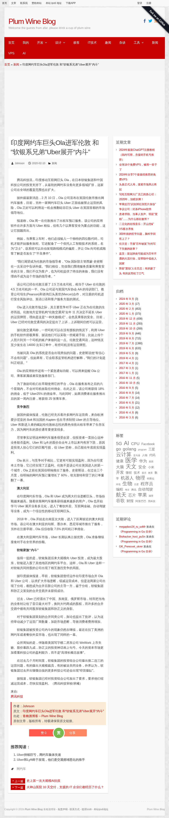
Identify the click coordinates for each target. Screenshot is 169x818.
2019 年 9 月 (126, 333)
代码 (152, 455)
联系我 (24, 3)
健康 (119, 461)
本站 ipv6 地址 (54, 3)
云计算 (123, 454)
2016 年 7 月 (126, 397)
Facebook (148, 444)
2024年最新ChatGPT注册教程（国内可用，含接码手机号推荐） (137, 154)
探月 (144, 473)
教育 (150, 473)
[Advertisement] (84, 101)
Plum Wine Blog (31, 21)
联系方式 (75, 809)
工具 (137, 42)
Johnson (20, 163)
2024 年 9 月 (126, 298)
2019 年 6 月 (126, 348)
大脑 (120, 467)
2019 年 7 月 (126, 343)
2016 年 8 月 (126, 392)
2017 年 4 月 (126, 363)
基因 (151, 461)
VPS (11, 53)
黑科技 (151, 501)
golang (129, 448)
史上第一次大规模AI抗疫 (43, 780)
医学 (131, 460)
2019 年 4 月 (126, 358)
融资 (151, 495)
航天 (121, 495)
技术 (137, 472)
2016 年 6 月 (126, 402)
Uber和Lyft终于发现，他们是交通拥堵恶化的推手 (51, 759)
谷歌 (120, 500)
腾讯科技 (17, 696)
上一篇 (19, 781)
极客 (76, 42)
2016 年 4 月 (126, 412)
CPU (135, 444)
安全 (142, 467)
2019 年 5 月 (126, 353)
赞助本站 (37, 3)
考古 (127, 489)
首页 (4, 3)
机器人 (127, 478)
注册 (148, 3)
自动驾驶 (145, 489)
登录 (139, 3)
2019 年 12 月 (127, 318)
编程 (119, 489)
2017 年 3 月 (126, 368)
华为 (143, 461)
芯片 (132, 495)
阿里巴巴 (140, 501)
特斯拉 (150, 478)
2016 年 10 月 (127, 382)
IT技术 (92, 42)
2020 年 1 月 (126, 313)
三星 (151, 449)
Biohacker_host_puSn (132, 536)
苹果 (142, 495)
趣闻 (108, 42)
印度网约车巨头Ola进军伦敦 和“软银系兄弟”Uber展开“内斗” (63, 711)
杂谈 (122, 42)
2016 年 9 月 (126, 387)
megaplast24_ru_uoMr (132, 526)
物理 (140, 477)
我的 (26, 42)
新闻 (155, 42)
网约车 (21, 768)
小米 (151, 467)
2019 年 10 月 (127, 328)
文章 (13, 3)
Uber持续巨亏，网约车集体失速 (39, 754)
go (118, 448)
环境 (118, 484)
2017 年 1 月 (126, 373)
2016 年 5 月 (126, 407)
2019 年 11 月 (127, 323)
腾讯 (133, 489)
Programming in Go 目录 (136, 531)
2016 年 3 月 (126, 417)
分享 (72, 733)
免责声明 (63, 809)
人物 (144, 455)
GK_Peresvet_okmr (131, 546)
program (142, 449)
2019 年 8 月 (126, 338)
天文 (131, 466)
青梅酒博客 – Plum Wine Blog (43, 716)
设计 (58, 42)
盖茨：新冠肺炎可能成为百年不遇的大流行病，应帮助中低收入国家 (138, 258)
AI (24, 53)
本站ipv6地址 (101, 809)
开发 (40, 42)
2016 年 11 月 (127, 378)
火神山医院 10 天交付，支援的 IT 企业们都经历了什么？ (65, 787)
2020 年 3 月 (126, 303)
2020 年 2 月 (126, 308)
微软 (129, 472)
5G (119, 443)
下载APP (71, 3)
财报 (130, 501)
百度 (136, 484)
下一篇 (19, 787)
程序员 (147, 483)
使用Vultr (87, 809)
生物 (127, 483)
